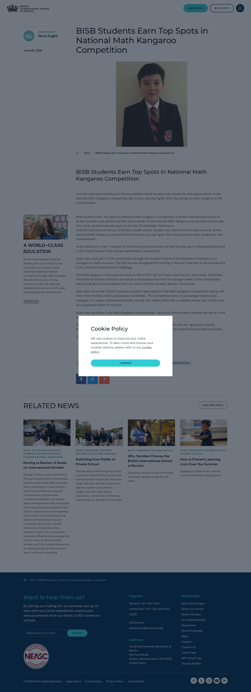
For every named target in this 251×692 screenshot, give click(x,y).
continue (125, 363)
